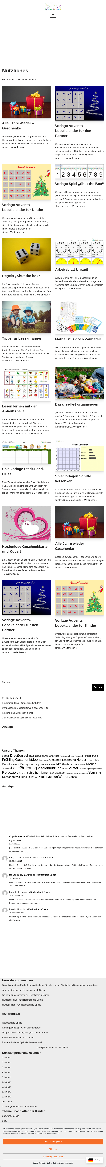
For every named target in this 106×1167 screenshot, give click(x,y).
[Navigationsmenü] (53, 15)
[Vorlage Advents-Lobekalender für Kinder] (26, 182)
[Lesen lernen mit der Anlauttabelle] (26, 384)
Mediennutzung (49, 768)
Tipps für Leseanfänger (21, 338)
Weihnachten (48, 777)
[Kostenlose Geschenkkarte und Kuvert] (26, 523)
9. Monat (6, 1097)
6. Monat (6, 1082)
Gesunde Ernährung (62, 759)
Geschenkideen (27, 759)
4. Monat (6, 1072)
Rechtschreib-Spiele (12, 698)
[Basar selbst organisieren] (79, 383)
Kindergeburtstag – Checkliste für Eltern (21, 703)
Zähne (73, 776)
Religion (22, 773)
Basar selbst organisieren (76, 404)
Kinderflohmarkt (10, 764)
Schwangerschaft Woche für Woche (19, 1106)
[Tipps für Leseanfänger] (26, 317)
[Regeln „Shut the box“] (26, 254)
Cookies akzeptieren (53, 1141)
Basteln (6, 756)
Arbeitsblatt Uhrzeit (71, 269)
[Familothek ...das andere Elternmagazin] (53, 6)
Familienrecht (64, 756)
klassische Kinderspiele (73, 764)
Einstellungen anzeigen (53, 1156)
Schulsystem (57, 772)
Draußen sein (20, 755)
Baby (4, 1121)
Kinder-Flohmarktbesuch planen (18, 713)
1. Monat (6, 1057)
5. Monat (6, 1077)
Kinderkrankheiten (47, 764)
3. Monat (6, 1067)
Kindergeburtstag (29, 764)
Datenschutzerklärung (55, 1163)
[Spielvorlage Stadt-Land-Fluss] (26, 452)
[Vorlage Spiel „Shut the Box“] (79, 171)
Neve (39, 1047)
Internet (93, 759)
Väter (37, 777)
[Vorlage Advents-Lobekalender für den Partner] (79, 103)
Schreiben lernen (38, 772)
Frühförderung (90, 755)
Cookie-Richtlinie (39, 1163)
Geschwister (44, 760)
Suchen (6, 682)
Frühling (8, 759)
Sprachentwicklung (14, 776)
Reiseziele (10, 772)
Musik (65, 768)
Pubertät (82, 769)
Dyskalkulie (36, 755)
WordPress (64, 1047)
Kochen (91, 764)
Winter (63, 777)
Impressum (69, 1163)
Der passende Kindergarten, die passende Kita (25, 708)
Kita (59, 764)
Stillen (31, 776)
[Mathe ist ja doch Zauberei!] (79, 317)
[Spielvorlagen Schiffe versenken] (79, 455)
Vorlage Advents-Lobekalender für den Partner (73, 131)
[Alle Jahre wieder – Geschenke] (26, 102)
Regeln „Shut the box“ (21, 276)
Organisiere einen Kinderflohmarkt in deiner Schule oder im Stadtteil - (43, 836)
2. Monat (6, 1062)
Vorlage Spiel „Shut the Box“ (79, 184)
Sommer (95, 772)
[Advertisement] (53, 39)
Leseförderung (24, 768)
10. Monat (7, 1101)
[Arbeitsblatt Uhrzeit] (79, 251)
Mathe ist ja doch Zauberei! (78, 339)
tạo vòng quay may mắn (21, 875)
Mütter (73, 768)
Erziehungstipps (51, 756)
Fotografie (78, 756)
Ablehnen (53, 1149)
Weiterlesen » (17, 147)
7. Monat (6, 1087)
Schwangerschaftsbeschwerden (77, 773)
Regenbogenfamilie (93, 769)
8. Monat (6, 1092)
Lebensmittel (6, 769)
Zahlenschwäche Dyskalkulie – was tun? (22, 718)
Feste (71, 756)
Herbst (81, 759)
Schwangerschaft (10, 1116)
